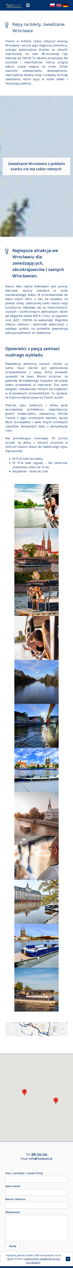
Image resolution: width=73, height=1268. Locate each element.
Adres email (12, 1186)
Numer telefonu (15, 1199)
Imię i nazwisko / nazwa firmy (24, 1173)
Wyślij (12, 1246)
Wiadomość (12, 1212)
